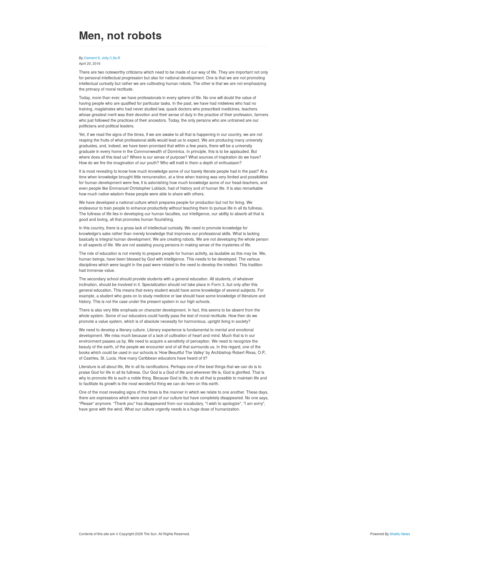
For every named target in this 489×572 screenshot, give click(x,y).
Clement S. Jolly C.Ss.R (102, 57)
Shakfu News (400, 533)
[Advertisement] (174, 471)
